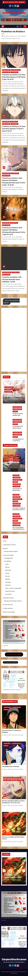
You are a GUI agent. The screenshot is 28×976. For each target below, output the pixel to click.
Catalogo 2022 (14, 222)
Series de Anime (6, 72)
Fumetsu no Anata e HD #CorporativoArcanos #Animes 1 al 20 (11, 279)
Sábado (7, 579)
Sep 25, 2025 (7, 133)
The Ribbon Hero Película (10, 766)
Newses (23, 971)
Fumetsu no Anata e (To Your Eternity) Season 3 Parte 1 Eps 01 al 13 (14, 128)
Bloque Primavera (7, 272)
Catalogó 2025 (14, 121)
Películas (8, 585)
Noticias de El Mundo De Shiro (13, 601)
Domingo (17, 457)
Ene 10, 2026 (7, 82)
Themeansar (14, 973)
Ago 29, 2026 (8, 735)
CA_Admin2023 (17, 187)
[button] (21, 26)
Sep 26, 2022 (8, 237)
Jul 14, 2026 (9, 467)
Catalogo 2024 (8, 558)
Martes (7, 567)
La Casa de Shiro (8, 605)
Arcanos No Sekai (18, 82)
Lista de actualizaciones (14, 654)
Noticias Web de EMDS (11, 551)
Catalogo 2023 (15, 173)
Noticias (17, 389)
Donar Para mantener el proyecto (11, 302)
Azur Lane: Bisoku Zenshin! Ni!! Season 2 (19, 529)
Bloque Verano (15, 455)
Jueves (7, 573)
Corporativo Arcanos (14, 12)
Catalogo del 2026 (16, 70)
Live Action (8, 594)
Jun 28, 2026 (10, 399)
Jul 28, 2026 (7, 841)
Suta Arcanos (14, 72)
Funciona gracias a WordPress (9, 971)
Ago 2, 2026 (7, 805)
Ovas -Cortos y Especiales (13, 588)
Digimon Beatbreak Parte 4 (11, 463)
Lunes (7, 564)
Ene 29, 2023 (7, 187)
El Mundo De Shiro (9, 389)
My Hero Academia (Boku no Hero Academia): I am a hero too (13, 802)
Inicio (2, 34)
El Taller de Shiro (8, 608)
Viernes (7, 576)
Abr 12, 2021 (7, 284)
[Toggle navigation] (17, 26)
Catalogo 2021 (16, 272)
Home (4, 541)
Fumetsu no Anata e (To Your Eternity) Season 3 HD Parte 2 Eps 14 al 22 (14, 77)
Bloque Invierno (6, 70)
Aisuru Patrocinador (9, 612)
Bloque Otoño (6, 121)
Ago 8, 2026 (7, 769)
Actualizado (7, 455)
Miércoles (8, 570)
